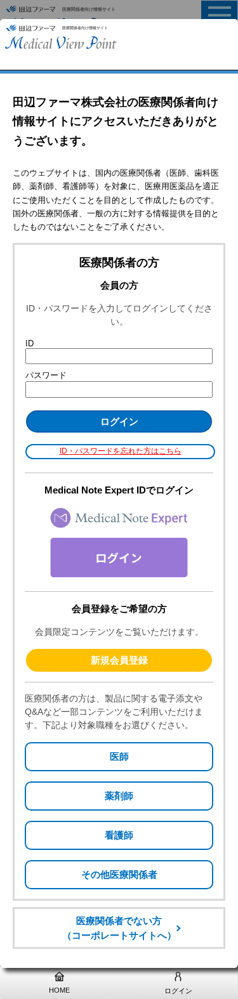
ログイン (178, 991)
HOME (59, 990)
